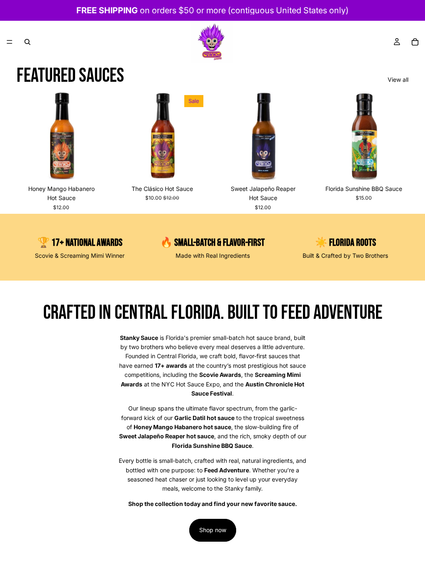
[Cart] (415, 42)
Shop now (212, 529)
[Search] (27, 42)
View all (398, 79)
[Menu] (9, 41)
